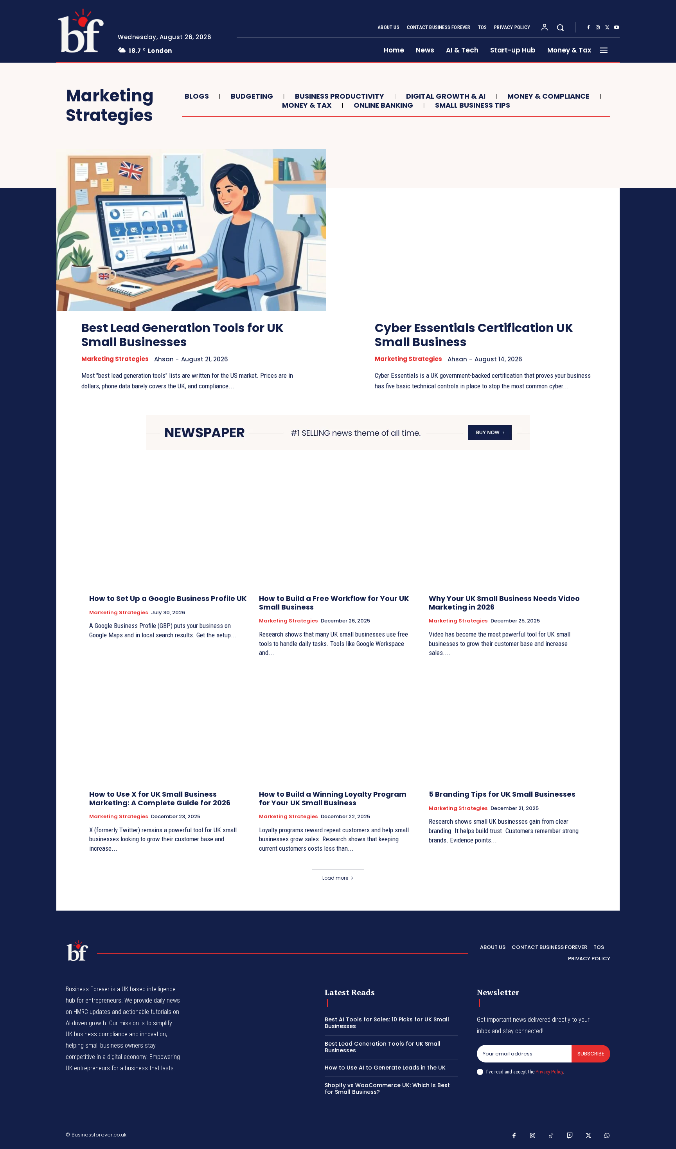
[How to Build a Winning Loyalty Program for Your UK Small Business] (338, 724)
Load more (335, 878)
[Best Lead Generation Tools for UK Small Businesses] (191, 230)
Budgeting (252, 96)
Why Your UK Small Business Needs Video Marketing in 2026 (504, 602)
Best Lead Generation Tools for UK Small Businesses (182, 334)
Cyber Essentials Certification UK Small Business (474, 334)
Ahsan (164, 359)
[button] (560, 27)
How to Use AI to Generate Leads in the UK (385, 1067)
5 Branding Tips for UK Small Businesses (502, 794)
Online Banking (383, 105)
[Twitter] (607, 27)
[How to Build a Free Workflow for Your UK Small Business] (338, 529)
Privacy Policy (549, 1072)
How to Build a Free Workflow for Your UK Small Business (334, 602)
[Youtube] (616, 27)
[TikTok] (551, 1136)
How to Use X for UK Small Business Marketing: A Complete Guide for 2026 (159, 798)
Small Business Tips (472, 105)
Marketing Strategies (115, 359)
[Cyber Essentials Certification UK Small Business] (485, 230)
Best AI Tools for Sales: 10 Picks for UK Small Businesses (387, 1023)
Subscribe (590, 1053)
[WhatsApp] (607, 1136)
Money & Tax (307, 105)
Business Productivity (339, 96)
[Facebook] (588, 27)
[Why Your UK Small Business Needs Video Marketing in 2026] (508, 529)
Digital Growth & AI (445, 96)
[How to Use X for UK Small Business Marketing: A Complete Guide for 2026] (168, 724)
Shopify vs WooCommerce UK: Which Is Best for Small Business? (387, 1088)
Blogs (197, 96)
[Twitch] (570, 1136)
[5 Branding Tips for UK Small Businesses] (508, 724)
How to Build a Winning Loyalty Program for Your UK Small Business (332, 798)
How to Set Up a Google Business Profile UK (167, 598)
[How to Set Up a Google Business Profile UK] (168, 529)
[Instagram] (597, 27)
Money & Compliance (548, 96)
